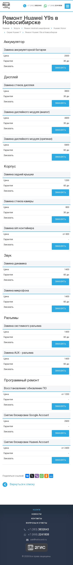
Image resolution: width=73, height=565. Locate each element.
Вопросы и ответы (36, 523)
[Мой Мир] (51, 476)
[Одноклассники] (46, 476)
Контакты (36, 519)
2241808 (55, 5)
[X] (32, 476)
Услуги (36, 510)
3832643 (34, 5)
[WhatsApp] (42, 476)
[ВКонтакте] (27, 476)
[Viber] (37, 476)
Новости (36, 514)
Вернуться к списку (22, 484)
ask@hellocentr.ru (38, 540)
